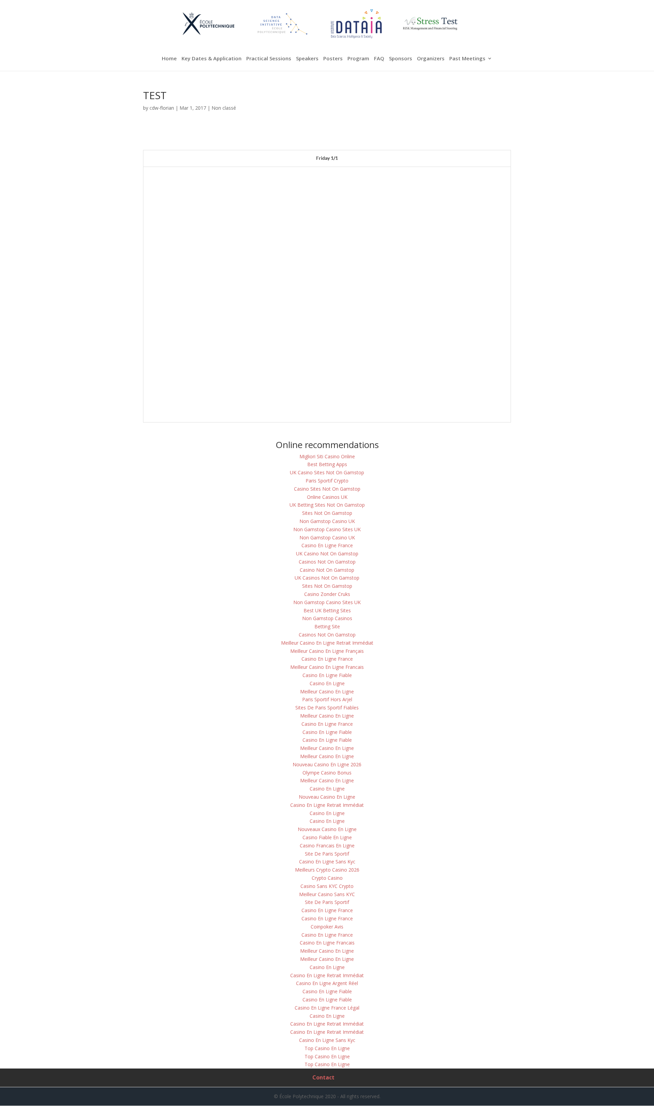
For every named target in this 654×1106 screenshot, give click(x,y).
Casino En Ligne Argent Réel (327, 983)
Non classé (224, 108)
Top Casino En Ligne (327, 1048)
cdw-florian (162, 108)
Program (358, 59)
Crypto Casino (327, 878)
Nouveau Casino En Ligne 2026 (327, 764)
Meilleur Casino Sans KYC (327, 894)
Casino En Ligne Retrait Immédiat (327, 805)
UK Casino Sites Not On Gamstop (327, 472)
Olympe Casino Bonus (327, 772)
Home (169, 59)
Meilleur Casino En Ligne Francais (327, 667)
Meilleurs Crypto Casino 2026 (327, 869)
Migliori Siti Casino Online (327, 456)
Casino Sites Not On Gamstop (327, 489)
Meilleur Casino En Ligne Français (327, 651)
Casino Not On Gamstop (327, 570)
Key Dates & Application (212, 59)
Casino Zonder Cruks (327, 594)
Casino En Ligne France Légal (327, 1007)
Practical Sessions (268, 59)
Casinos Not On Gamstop (327, 561)
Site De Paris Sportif (327, 853)
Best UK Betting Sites (327, 610)
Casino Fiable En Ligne (327, 837)
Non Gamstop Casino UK (327, 521)
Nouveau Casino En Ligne (327, 797)
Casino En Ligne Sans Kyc (327, 861)
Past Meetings (467, 59)
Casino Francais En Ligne (327, 845)
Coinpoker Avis (327, 926)
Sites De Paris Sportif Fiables (327, 707)
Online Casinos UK (327, 497)
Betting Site (327, 626)
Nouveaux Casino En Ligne (327, 829)
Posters (333, 59)
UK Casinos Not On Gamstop (327, 577)
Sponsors (400, 59)
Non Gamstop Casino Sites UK (327, 529)
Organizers (431, 59)
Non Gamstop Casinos (327, 618)
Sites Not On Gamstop (327, 513)
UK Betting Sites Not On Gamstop (327, 505)
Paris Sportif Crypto (327, 480)
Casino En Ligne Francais (327, 942)
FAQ (379, 59)
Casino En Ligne (327, 683)
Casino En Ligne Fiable (327, 675)
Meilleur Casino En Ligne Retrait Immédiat (327, 643)
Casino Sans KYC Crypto (327, 886)
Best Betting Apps (327, 464)
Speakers (307, 59)
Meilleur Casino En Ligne (327, 691)
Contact (323, 1077)
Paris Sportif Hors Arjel (327, 699)
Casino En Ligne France (327, 545)
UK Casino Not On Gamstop (327, 553)
